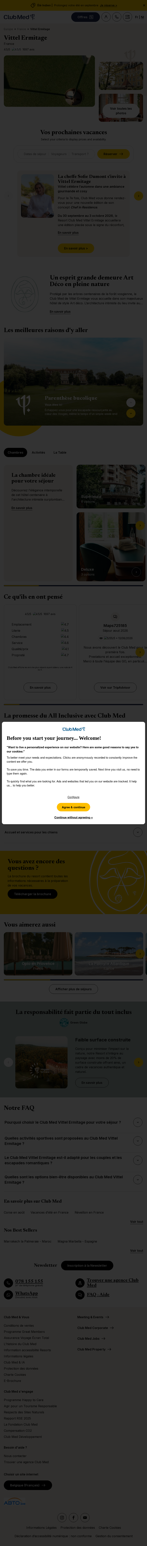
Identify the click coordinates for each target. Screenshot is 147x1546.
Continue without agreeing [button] (73, 817)
